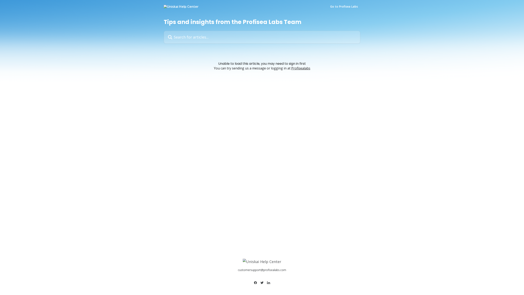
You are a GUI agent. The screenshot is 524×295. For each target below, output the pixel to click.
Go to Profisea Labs (344, 6)
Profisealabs (300, 68)
